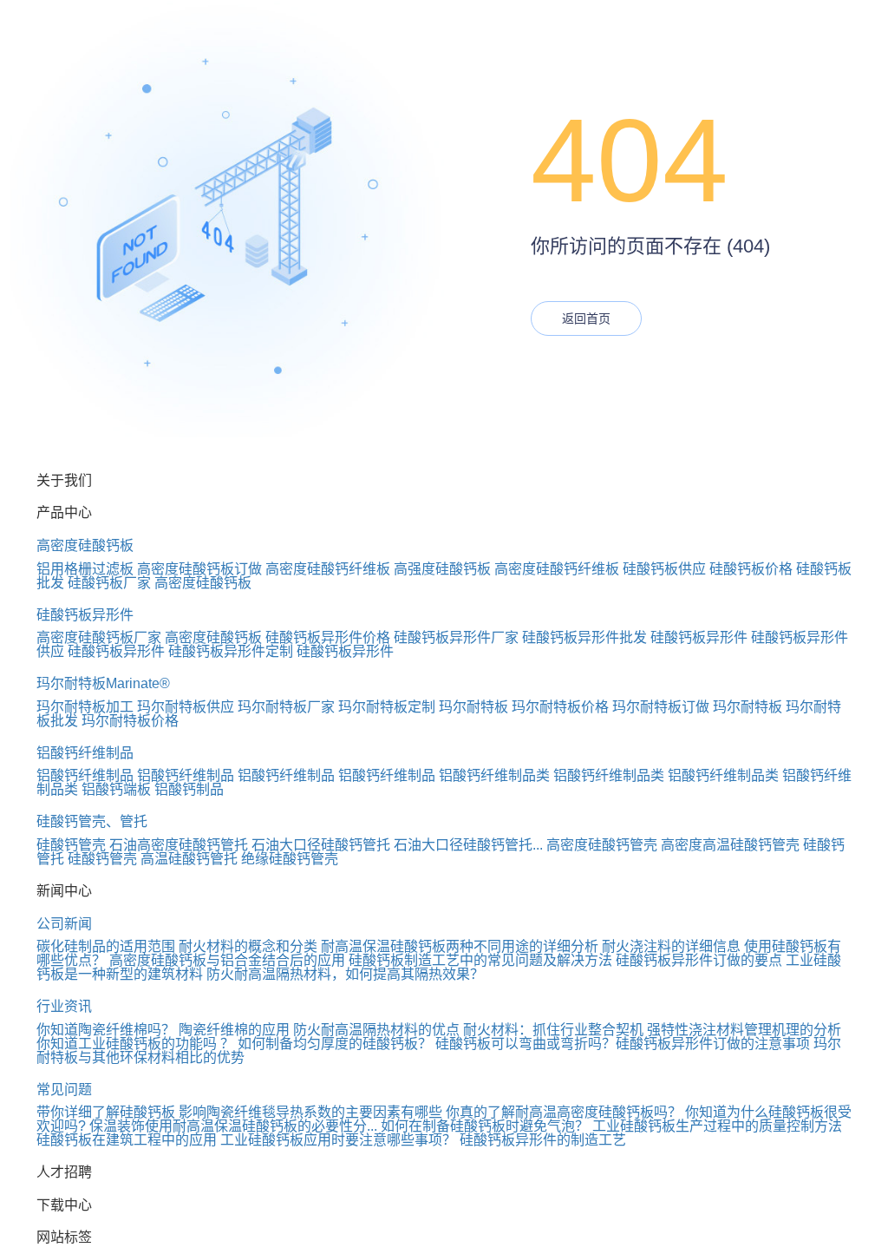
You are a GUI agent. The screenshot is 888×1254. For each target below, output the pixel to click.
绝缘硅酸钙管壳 (289, 858)
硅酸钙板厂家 (109, 582)
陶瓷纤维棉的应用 (234, 1029)
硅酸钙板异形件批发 (584, 637)
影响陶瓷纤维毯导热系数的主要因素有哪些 (310, 1112)
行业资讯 (64, 1006)
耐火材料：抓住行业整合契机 (553, 1029)
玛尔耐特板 (473, 706)
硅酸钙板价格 (751, 568)
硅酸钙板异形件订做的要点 (699, 960)
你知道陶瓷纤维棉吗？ (105, 1029)
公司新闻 (64, 923)
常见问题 (64, 1089)
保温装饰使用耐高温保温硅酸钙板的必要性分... (233, 1126)
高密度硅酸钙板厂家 (98, 637)
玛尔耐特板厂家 (286, 706)
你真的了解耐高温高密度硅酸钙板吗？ (564, 1112)
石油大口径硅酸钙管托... (468, 844)
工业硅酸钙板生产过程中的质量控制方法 (717, 1126)
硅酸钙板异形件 (85, 614)
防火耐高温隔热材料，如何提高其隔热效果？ (345, 974)
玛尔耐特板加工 (85, 706)
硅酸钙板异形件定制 (230, 651)
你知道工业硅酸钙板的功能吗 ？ (135, 1043)
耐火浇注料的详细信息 (671, 946)
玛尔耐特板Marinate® (103, 683)
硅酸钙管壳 (71, 844)
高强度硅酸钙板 (442, 568)
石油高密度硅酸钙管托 (178, 844)
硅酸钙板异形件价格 (327, 637)
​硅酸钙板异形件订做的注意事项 (713, 1043)
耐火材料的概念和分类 (248, 946)
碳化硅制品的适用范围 (105, 946)
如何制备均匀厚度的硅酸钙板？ (335, 1043)
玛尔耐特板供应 (185, 706)
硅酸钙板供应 (664, 568)
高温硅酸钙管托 (189, 858)
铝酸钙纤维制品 (85, 752)
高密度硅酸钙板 (85, 545)
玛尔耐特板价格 (560, 706)
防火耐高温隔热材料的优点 (376, 1029)
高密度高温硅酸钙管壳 (730, 844)
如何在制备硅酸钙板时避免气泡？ (485, 1126)
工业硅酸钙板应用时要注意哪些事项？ (338, 1140)
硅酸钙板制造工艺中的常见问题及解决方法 (480, 960)
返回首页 (586, 318)
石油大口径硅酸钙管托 (320, 844)
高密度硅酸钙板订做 (199, 568)
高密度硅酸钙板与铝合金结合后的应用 (227, 960)
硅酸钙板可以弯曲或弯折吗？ (525, 1043)
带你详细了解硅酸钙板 (105, 1112)
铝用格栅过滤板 (85, 568)
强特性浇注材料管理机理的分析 (744, 1029)
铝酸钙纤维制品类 (494, 775)
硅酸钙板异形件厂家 (456, 637)
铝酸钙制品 (189, 789)
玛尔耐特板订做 (660, 706)
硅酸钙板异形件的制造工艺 (543, 1140)
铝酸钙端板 (116, 789)
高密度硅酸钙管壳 (601, 844)
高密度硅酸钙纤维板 (327, 568)
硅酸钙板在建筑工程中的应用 (126, 1140)
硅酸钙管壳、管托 (91, 821)
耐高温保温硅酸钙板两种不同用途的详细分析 (459, 946)
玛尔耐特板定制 (386, 706)
